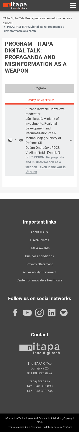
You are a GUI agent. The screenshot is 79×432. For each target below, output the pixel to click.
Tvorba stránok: (15, 427)
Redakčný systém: (52, 427)
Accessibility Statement (39, 272)
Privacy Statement (40, 264)
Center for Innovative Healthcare (39, 280)
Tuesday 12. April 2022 (39, 100)
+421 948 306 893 (40, 386)
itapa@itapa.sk (39, 381)
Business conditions (39, 256)
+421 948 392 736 (40, 391)
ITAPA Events (39, 240)
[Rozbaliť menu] (73, 5)
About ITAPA (39, 232)
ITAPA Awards (40, 248)
